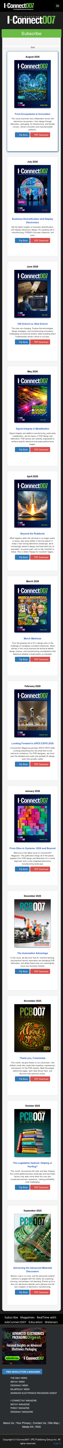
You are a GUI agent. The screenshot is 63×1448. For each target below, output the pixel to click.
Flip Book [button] (23, 134)
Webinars (51, 1322)
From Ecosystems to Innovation (32, 114)
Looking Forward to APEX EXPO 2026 (33, 743)
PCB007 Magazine (19, 1407)
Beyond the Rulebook (32, 533)
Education (35, 1322)
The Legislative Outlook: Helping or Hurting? (32, 1164)
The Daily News (18, 1377)
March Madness (32, 638)
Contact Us (39, 1423)
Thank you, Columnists (32, 1058)
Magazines (27, 1317)
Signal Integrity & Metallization (32, 428)
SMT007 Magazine (20, 1404)
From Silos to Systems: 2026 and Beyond (33, 848)
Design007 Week (19, 1385)
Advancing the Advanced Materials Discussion (32, 1269)
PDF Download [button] (41, 134)
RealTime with (46, 1317)
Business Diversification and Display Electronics (32, 220)
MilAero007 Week (20, 1389)
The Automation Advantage (32, 953)
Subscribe (11, 1317)
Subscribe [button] (31, 33)
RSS (38, 1426)
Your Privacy (23, 1423)
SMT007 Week (17, 1381)
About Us (8, 1423)
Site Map (53, 1423)
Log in (57, 1443)
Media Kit (27, 1426)
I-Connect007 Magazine (23, 1400)
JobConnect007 (15, 1322)
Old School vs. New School (33, 323)
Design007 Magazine (21, 1411)
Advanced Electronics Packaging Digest (33, 1393)
